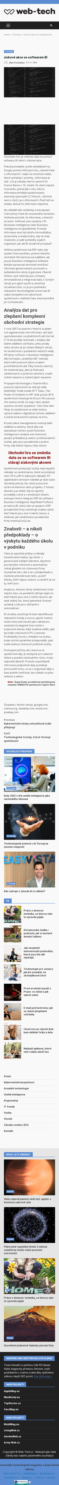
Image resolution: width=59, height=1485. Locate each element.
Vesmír (8, 1118)
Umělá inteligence (14, 1094)
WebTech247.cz (12, 1473)
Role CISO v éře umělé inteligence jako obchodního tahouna (29, 774)
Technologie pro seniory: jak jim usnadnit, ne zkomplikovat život (12, 972)
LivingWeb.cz (12, 1430)
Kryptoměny (11, 1100)
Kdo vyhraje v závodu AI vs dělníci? (29, 869)
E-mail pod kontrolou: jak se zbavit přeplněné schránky (12, 1011)
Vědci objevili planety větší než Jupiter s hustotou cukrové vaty (29, 1177)
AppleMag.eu (12, 1391)
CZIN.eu (39, 1477)
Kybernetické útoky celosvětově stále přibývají (27, 723)
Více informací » (43, 1376)
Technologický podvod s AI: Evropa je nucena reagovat (29, 822)
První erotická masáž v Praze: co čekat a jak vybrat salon (12, 992)
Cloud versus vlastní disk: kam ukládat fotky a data (12, 1031)
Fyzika (7, 1112)
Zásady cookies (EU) (16, 1124)
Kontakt (8, 1131)
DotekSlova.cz (12, 1477)
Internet (50, 1477)
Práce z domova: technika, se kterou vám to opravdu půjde (12, 914)
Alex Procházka (17, 62)
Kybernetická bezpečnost (19, 1082)
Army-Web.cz (12, 1442)
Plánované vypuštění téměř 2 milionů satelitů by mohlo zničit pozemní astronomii (29, 1225)
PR (8, 1290)
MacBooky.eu (12, 1397)
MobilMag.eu (11, 1424)
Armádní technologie (16, 1088)
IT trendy (9, 51)
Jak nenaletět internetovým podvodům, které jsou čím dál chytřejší (12, 953)
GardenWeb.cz (12, 1436)
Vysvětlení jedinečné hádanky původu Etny (29, 1324)
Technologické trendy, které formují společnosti (27, 737)
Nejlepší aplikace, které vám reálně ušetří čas (12, 1050)
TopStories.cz (12, 1403)
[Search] (51, 25)
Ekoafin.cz (27, 1477)
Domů (7, 1076)
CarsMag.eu (11, 1409)
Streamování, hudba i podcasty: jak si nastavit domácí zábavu (12, 933)
